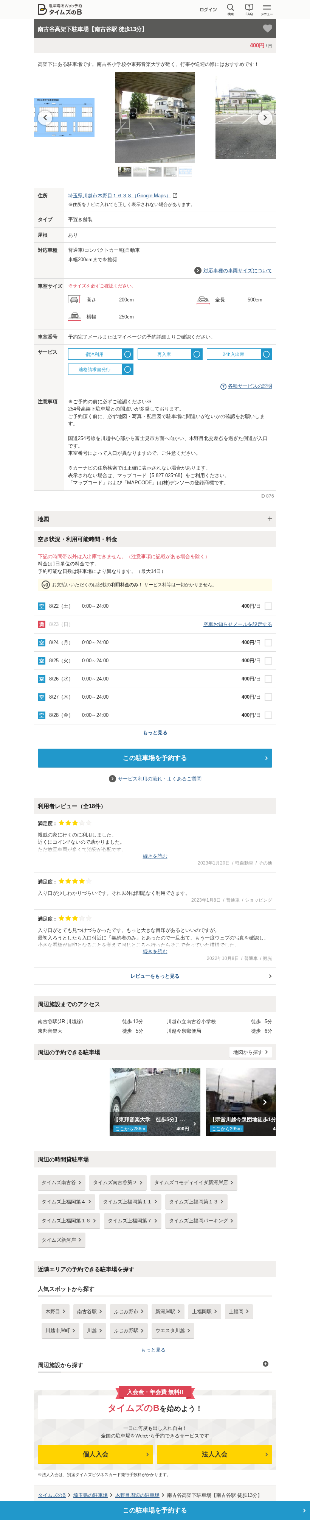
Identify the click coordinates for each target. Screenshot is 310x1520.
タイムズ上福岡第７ (130, 1220)
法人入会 (215, 1454)
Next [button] (265, 118)
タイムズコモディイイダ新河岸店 (191, 1182)
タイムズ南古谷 (59, 1182)
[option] (155, 119)
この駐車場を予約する (155, 758)
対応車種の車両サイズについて (237, 270)
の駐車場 (90, 1495)
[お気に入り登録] (267, 28)
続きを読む (155, 856)
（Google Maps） (119, 195)
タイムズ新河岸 (59, 1240)
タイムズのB (52, 1495)
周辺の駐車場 (137, 1495)
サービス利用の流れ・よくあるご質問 (160, 779)
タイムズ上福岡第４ (64, 1202)
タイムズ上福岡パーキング (198, 1220)
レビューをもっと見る (155, 976)
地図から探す (248, 1052)
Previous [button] (45, 118)
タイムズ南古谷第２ (115, 1182)
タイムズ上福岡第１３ (193, 1202)
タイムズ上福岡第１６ (66, 1220)
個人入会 (95, 1454)
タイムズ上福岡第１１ (127, 1202)
